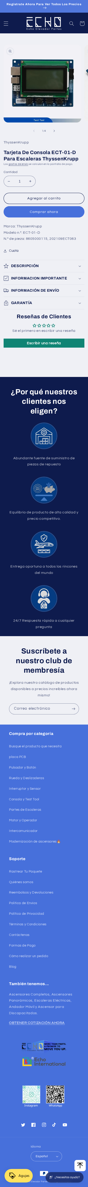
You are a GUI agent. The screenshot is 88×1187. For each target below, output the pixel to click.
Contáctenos (19, 935)
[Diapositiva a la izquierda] (34, 131)
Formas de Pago (22, 945)
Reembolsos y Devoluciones (31, 892)
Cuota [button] (14, 250)
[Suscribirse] (73, 708)
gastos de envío (18, 164)
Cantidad (10, 172)
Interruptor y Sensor (25, 788)
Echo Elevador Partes (36, 1182)
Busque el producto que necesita (35, 746)
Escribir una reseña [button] (44, 343)
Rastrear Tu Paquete (25, 871)
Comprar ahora (44, 212)
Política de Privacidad (26, 913)
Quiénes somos (21, 882)
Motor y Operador (23, 820)
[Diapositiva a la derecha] (54, 131)
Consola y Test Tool (24, 799)
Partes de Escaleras (25, 809)
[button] (6, 23)
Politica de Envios (23, 903)
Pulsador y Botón (22, 767)
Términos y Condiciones (27, 924)
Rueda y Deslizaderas (26, 778)
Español (42, 1156)
